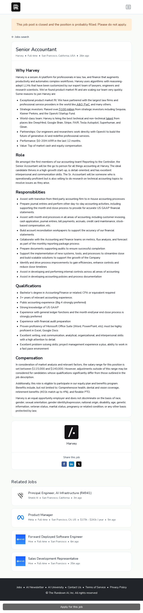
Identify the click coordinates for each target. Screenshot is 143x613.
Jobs (19, 587)
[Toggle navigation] (128, 7)
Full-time (32, 55)
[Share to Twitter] (78, 464)
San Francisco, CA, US (64, 519)
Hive (30, 541)
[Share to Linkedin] (71, 464)
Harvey (20, 55)
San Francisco (58, 541)
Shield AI (33, 497)
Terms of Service (95, 587)
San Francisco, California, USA (58, 55)
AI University (56, 587)
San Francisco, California (56, 497)
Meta (31, 519)
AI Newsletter (35, 587)
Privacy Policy (118, 587)
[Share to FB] (64, 464)
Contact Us (74, 587)
